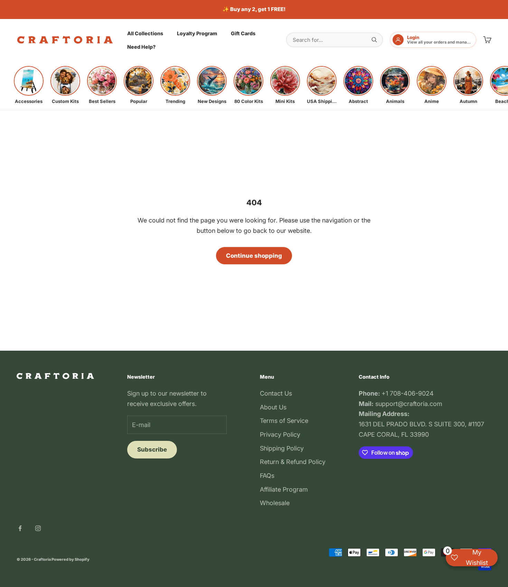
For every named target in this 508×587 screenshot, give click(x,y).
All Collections (145, 33)
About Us (273, 407)
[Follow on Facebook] (20, 528)
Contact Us (276, 393)
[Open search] (374, 40)
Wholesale (275, 502)
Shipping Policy (282, 448)
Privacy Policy (280, 434)
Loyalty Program (197, 33)
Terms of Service (284, 420)
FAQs (267, 475)
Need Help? (141, 47)
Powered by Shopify (70, 559)
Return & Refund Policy (293, 461)
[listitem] (29, 85)
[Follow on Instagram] (38, 528)
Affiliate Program (284, 489)
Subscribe (152, 449)
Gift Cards (243, 33)
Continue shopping (254, 255)
